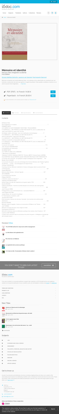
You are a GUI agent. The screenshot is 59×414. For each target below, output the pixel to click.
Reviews (39, 13)
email (47, 283)
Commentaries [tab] (39, 112)
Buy (53, 91)
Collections (32, 13)
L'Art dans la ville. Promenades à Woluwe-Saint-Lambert (20, 251)
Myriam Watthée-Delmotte (10, 77)
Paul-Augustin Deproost (39, 77)
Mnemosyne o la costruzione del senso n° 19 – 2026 (19, 325)
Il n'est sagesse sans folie (12, 319)
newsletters (47, 265)
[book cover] (29, 41)
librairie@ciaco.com (9, 396)
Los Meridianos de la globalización (15, 232)
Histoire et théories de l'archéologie (15, 307)
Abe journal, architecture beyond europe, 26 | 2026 (19, 313)
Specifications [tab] (27, 112)
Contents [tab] (7, 112)
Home (4, 13)
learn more (10, 380)
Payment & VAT (33, 99)
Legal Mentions (6, 293)
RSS (3, 297)
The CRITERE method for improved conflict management (20, 226)
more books (7, 330)
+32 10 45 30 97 (8, 394)
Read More (23, 83)
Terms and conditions (7, 288)
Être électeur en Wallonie (12, 238)
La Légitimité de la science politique (15, 245)
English (54, 1)
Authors (25, 13)
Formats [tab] (16, 112)
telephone (54, 283)
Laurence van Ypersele (25, 77)
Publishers (18, 13)
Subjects (10, 13)
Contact (4, 295)
